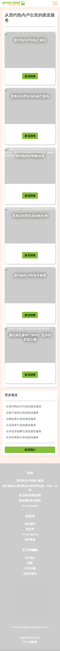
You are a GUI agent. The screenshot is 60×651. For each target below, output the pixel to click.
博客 (30, 563)
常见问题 (30, 568)
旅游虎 (33, 642)
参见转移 (30, 76)
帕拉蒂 (30, 529)
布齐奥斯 (30, 539)
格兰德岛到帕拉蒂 (30, 495)
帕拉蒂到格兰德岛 (30, 500)
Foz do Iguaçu (30, 505)
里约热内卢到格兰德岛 (30, 480)
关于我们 (30, 557)
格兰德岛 (30, 523)
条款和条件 (30, 573)
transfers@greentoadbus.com (30, 627)
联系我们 (30, 449)
